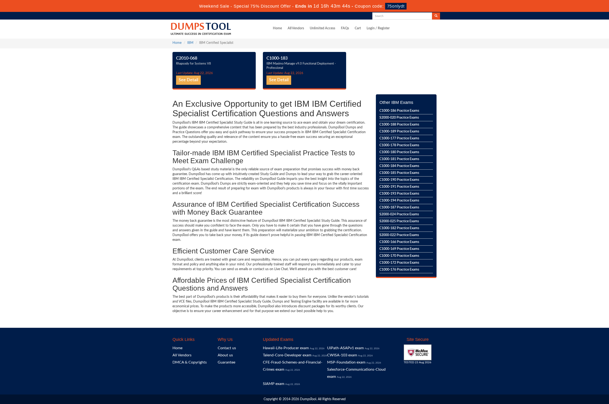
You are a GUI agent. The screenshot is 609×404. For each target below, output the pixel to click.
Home (277, 28)
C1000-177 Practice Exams (399, 138)
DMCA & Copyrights (189, 362)
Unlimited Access (322, 28)
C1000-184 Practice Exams (399, 166)
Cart (358, 28)
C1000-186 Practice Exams (399, 110)
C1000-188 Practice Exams (399, 124)
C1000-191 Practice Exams (399, 186)
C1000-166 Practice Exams (399, 242)
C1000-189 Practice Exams (399, 131)
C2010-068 (186, 58)
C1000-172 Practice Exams (399, 262)
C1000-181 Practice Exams (399, 159)
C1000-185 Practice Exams (399, 173)
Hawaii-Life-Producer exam (286, 348)
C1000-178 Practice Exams (399, 145)
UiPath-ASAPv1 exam (345, 348)
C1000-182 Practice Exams (399, 228)
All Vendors (296, 28)
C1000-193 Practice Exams (399, 193)
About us (225, 355)
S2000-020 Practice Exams (399, 117)
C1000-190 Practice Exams (399, 180)
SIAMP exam (273, 384)
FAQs (345, 28)
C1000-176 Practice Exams (399, 269)
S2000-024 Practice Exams (399, 214)
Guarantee (226, 362)
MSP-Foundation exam (346, 362)
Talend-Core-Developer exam (287, 355)
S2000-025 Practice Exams (399, 221)
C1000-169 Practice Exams (399, 249)
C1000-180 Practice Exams (399, 152)
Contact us (227, 348)
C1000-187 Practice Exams (399, 207)
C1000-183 (277, 58)
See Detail (188, 80)
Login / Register (378, 28)
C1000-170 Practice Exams (399, 256)
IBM (190, 43)
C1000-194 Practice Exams (399, 200)
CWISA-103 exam (342, 355)
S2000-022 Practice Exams (399, 235)
